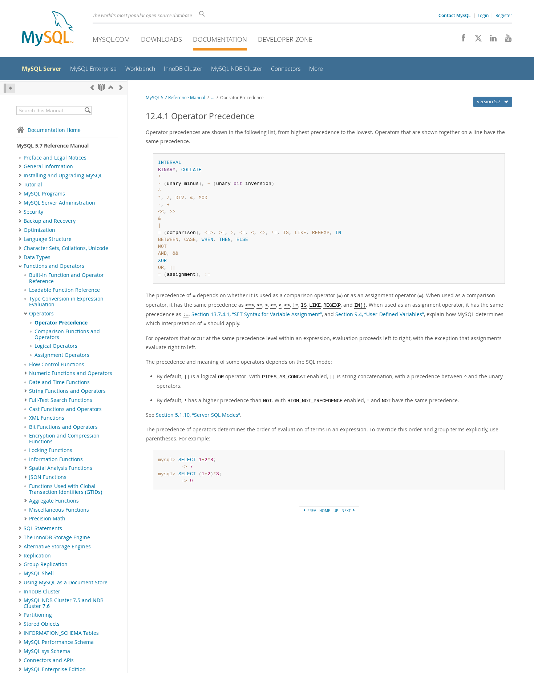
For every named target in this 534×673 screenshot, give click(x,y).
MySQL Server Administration (59, 203)
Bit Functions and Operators (63, 427)
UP (335, 510)
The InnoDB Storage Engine (57, 537)
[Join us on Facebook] (461, 40)
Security (33, 212)
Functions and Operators (54, 266)
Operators (41, 313)
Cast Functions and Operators (65, 409)
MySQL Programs (44, 193)
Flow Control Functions (56, 364)
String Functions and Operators (67, 391)
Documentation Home (54, 129)
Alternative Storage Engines (57, 546)
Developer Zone (285, 39)
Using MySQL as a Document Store (66, 582)
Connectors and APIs (49, 660)
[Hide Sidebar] (9, 88)
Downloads (161, 39)
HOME (324, 510)
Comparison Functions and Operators (67, 334)
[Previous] (92, 87)
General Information (48, 166)
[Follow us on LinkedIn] (490, 40)
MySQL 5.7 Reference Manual (175, 97)
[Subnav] (20, 166)
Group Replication (46, 564)
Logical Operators (56, 346)
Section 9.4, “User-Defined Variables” (379, 314)
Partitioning (38, 615)
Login (483, 15)
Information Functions (56, 459)
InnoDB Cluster (42, 591)
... (212, 97)
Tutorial (33, 184)
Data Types (37, 257)
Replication (37, 555)
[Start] (101, 87)
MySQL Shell (39, 573)
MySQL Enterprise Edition (55, 669)
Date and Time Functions (59, 382)
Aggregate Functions (54, 500)
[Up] (110, 87)
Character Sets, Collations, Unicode (66, 248)
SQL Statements (43, 528)
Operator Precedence (61, 322)
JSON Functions (47, 477)
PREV (311, 510)
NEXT (346, 510)
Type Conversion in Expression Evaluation (66, 301)
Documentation (220, 39)
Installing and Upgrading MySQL (63, 175)
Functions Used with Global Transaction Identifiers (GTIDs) (65, 489)
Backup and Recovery (50, 221)
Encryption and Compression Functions (64, 438)
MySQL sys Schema (47, 651)
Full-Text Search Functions (60, 400)
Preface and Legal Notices (55, 157)
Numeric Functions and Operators (70, 373)
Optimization (39, 230)
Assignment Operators (62, 355)
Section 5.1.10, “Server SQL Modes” (198, 414)
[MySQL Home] (47, 29)
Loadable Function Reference (64, 290)
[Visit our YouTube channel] (505, 40)
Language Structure (48, 239)
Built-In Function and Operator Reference (66, 278)
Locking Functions (50, 450)
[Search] (87, 110)
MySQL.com (111, 39)
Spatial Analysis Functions (60, 468)
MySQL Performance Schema (59, 642)
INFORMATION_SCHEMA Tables (61, 633)
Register (503, 15)
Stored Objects (42, 624)
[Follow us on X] (475, 40)
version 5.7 (489, 101)
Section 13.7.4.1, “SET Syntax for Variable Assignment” (256, 314)
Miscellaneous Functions (59, 510)
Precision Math (47, 518)
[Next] (121, 87)
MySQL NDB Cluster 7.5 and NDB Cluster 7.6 (64, 603)
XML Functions (46, 418)
